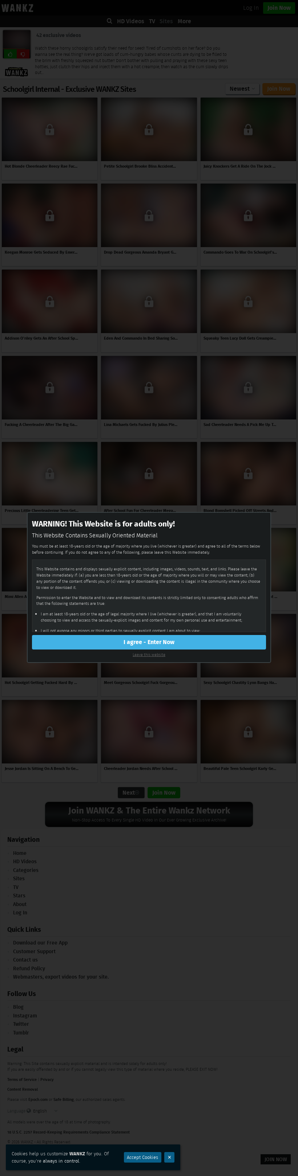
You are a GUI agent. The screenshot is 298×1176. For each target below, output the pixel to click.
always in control (61, 1160)
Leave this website (149, 654)
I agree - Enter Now (149, 642)
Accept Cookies (142, 1157)
